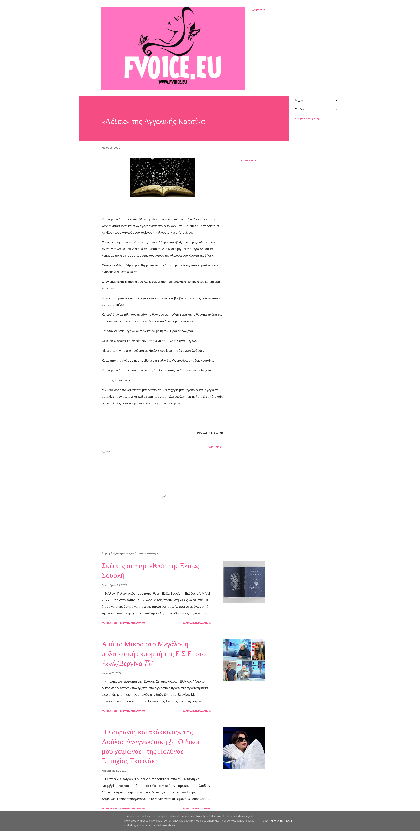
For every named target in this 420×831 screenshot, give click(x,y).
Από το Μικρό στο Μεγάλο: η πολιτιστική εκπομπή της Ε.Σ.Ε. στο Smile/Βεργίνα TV (154, 654)
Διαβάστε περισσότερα (197, 622)
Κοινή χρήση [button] (248, 160)
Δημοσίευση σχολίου (132, 622)
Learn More (273, 821)
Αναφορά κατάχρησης (307, 118)
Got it (291, 821)
